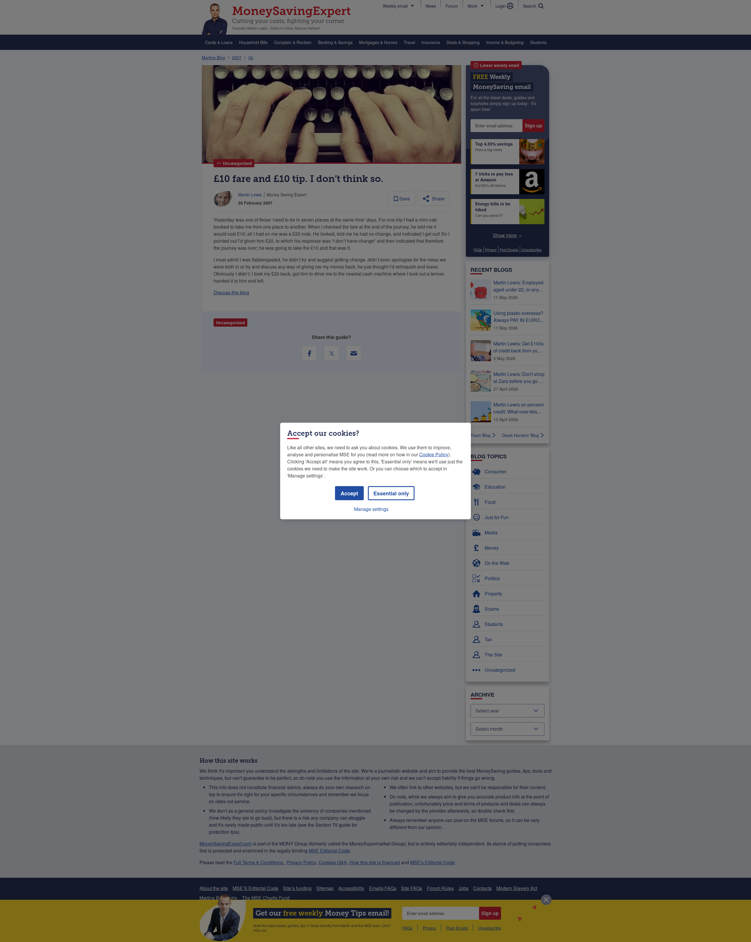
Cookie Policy (433, 454)
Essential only (391, 493)
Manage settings (371, 509)
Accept (349, 493)
